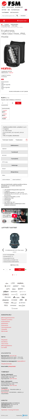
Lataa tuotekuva (16, 179)
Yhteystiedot (10, 7)
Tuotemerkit (5, 12)
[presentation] (3, 250)
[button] (13, 275)
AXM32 (5, 117)
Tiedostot (19, 140)
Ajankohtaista (4, 323)
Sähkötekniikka (14, 24)
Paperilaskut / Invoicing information (10, 410)
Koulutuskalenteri (5, 321)
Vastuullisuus (14, 12)
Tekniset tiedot (7, 140)
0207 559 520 (13, 378)
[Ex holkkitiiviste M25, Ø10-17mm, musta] (14, 240)
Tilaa (18, 103)
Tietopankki (4, 329)
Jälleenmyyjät (19, 7)
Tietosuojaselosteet (6, 327)
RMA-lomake (4, 331)
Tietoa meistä (4, 343)
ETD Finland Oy (5, 389)
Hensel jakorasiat (5, 26)
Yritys (3, 7)
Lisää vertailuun (6, 179)
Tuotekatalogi (15, 9)
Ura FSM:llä (4, 347)
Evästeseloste (4, 325)
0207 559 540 (13, 385)
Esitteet (4, 9)
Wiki (9, 9)
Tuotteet (6, 24)
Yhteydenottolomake (6, 364)
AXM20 (5, 110)
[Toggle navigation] (4, 21)
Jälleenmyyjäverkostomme (7, 317)
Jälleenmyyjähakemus (6, 345)
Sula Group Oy (4, 392)
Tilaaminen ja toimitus (6, 319)
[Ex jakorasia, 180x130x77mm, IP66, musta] (14, 54)
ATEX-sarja (15, 26)
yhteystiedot (12, 366)
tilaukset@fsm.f (21, 361)
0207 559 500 (13, 355)
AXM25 (5, 114)
